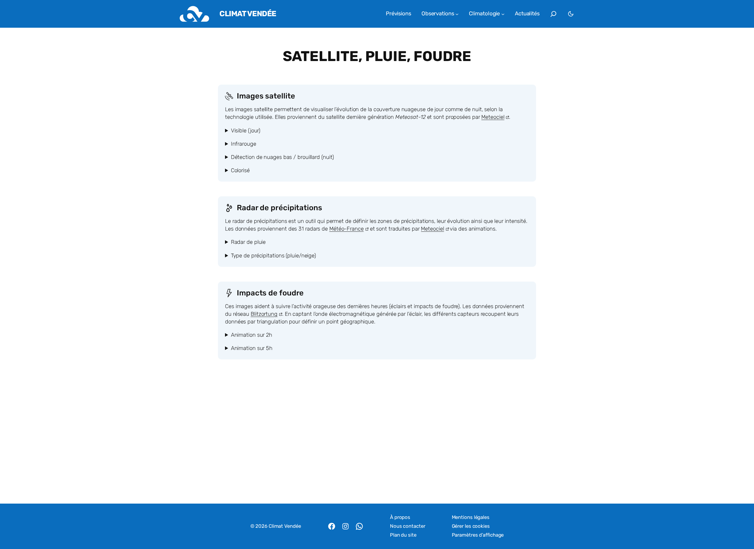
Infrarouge (243, 144)
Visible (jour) (246, 130)
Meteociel (492, 117)
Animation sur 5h (251, 348)
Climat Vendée (247, 13)
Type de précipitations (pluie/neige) (273, 255)
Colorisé (240, 170)
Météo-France (346, 229)
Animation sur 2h (251, 335)
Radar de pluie (248, 242)
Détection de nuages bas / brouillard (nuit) (282, 157)
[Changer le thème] (570, 13)
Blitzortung (264, 314)
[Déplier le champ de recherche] (553, 14)
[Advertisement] (377, 441)
